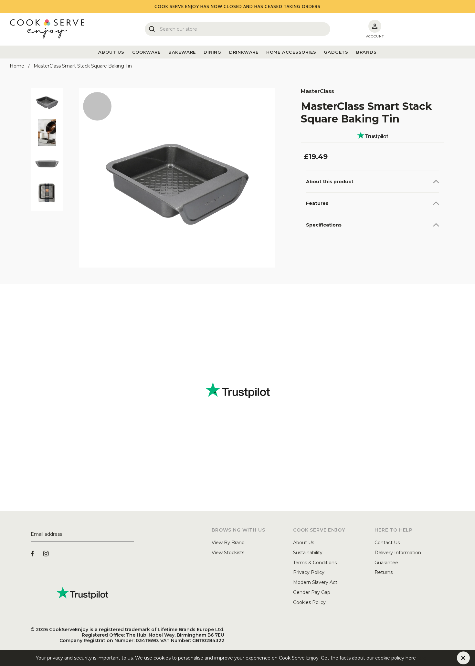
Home (17, 66)
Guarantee (386, 563)
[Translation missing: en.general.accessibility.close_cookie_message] (463, 657)
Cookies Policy (309, 602)
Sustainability (307, 552)
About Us (303, 542)
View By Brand (228, 542)
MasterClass (317, 91)
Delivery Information (398, 552)
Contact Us (387, 542)
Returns (384, 572)
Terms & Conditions (315, 563)
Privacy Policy (308, 572)
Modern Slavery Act (315, 582)
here (421, 658)
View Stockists (228, 552)
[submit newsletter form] (131, 534)
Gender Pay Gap (311, 592)
